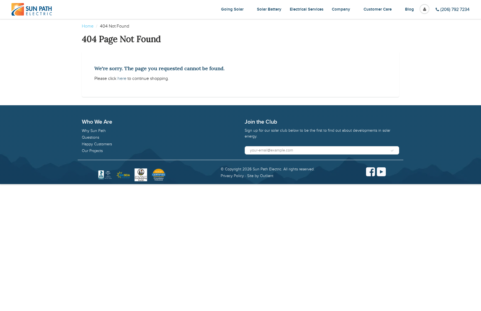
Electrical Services (306, 9)
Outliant (266, 175)
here (121, 78)
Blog (409, 9)
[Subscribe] (392, 150)
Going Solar (232, 9)
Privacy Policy (232, 175)
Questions (90, 137)
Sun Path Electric (267, 169)
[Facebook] (370, 171)
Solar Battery (269, 9)
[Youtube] (381, 171)
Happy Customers (97, 144)
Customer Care (378, 9)
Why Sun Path (94, 130)
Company (341, 9)
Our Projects (92, 150)
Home (88, 26)
